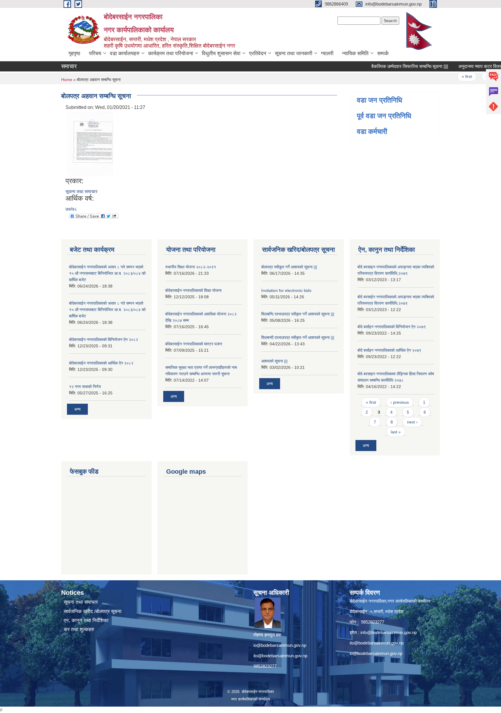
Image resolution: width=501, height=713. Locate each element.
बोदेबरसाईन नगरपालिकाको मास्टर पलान (193, 344)
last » (396, 432)
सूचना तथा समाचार (81, 191)
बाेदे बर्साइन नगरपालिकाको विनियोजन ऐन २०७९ (391, 326)
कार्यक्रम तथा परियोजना (170, 53)
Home (66, 79)
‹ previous (483, 76)
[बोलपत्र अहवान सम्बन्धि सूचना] (90, 143)
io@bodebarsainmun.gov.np (279, 645)
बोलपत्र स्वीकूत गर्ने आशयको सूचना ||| (289, 267)
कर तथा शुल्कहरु (79, 629)
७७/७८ (71, 208)
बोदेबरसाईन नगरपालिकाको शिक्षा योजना (193, 290)
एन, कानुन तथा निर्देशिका (86, 620)
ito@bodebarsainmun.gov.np (280, 655)
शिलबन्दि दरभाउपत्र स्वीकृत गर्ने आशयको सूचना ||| (297, 314)
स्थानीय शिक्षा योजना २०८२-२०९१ (190, 267)
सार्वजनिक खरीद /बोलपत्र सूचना (92, 611)
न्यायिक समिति (355, 53)
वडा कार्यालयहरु (124, 53)
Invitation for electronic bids (286, 290)
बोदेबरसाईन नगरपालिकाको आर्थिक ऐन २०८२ (101, 363)
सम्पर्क (383, 53)
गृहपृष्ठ (74, 53)
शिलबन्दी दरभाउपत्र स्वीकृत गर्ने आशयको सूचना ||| (297, 337)
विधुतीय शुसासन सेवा (221, 53)
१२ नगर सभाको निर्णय (85, 386)
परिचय (95, 53)
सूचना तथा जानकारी (293, 53)
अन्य (77, 409)
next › (412, 422)
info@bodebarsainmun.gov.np (388, 632)
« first (455, 76)
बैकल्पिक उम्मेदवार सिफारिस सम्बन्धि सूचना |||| (397, 66)
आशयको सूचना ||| (274, 361)
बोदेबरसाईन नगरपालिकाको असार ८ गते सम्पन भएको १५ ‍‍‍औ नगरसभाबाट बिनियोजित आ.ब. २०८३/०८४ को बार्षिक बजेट (107, 273)
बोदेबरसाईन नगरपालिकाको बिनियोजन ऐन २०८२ (103, 339)
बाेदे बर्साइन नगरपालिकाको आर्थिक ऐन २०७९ (389, 350)
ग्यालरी (327, 53)
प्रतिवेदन (257, 53)
